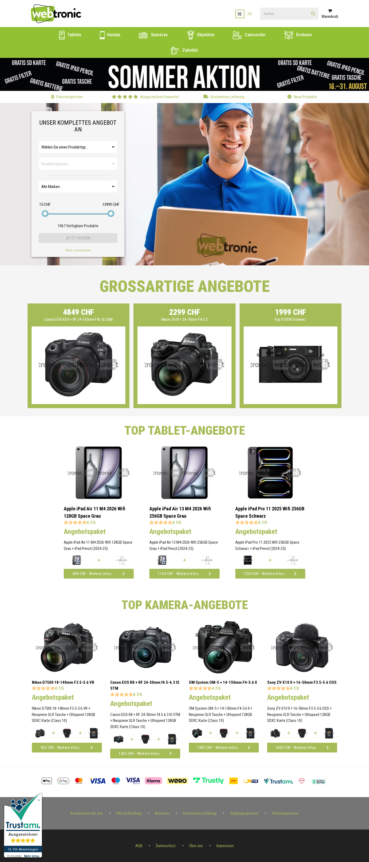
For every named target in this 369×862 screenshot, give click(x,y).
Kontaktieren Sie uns (86, 813)
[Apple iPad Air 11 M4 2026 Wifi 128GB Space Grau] (99, 497)
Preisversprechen (285, 813)
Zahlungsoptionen (244, 813)
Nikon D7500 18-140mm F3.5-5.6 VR (63, 682)
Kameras (159, 34)
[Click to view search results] (313, 14)
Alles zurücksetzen (78, 250)
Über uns (196, 845)
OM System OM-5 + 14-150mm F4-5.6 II (223, 682)
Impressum (225, 845)
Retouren (162, 813)
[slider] (45, 213)
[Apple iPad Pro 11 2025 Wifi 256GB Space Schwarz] (270, 497)
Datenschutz (166, 845)
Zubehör (189, 50)
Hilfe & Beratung (129, 813)
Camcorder (255, 34)
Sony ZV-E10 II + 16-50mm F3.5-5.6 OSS (302, 682)
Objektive (205, 34)
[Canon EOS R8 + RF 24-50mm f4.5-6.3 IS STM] (145, 672)
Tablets (73, 34)
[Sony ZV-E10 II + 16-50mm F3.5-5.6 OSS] (302, 672)
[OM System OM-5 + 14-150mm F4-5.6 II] (224, 672)
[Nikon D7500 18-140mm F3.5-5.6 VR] (67, 672)
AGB (138, 845)
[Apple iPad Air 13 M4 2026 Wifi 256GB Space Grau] (184, 497)
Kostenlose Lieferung (199, 813)
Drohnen (303, 34)
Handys (113, 34)
